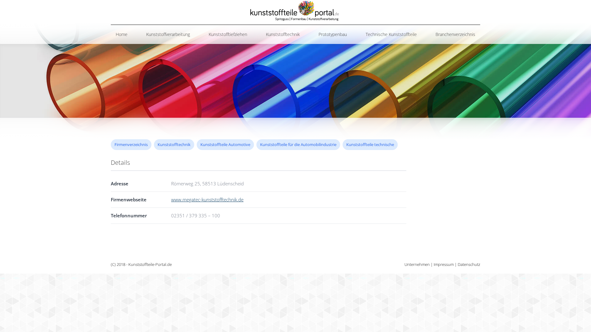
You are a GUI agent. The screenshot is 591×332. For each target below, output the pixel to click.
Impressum (444, 264)
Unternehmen (417, 264)
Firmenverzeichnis (131, 144)
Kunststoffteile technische (370, 144)
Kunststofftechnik (174, 144)
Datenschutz (469, 264)
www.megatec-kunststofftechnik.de (207, 199)
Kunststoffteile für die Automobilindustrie (298, 144)
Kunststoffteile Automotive (225, 144)
